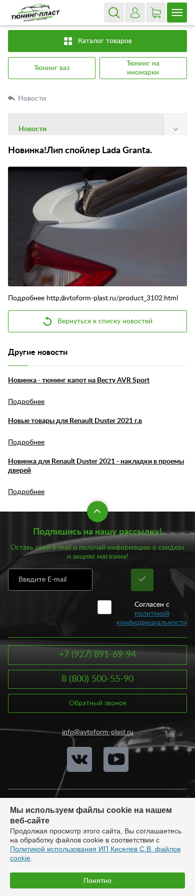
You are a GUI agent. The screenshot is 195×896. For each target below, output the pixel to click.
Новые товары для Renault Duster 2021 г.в (75, 420)
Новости (33, 98)
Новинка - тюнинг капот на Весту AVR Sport (79, 380)
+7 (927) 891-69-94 (97, 654)
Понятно (98, 880)
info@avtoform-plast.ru (98, 732)
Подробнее (26, 401)
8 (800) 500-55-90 (98, 679)
